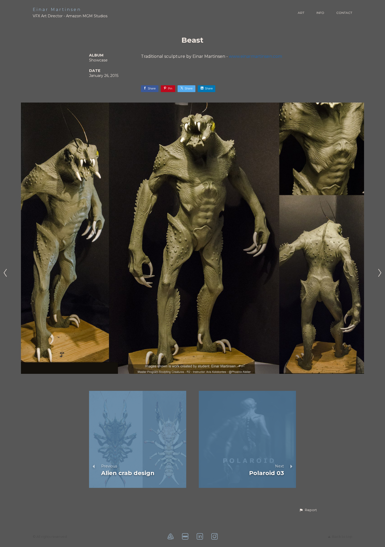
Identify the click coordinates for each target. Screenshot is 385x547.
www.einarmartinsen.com (255, 56)
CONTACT (344, 13)
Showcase (98, 60)
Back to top (342, 536)
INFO (320, 13)
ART (301, 13)
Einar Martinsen (57, 9)
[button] (308, 510)
